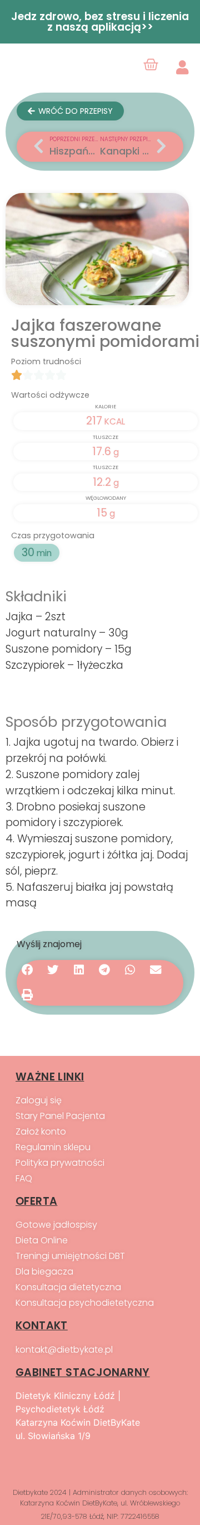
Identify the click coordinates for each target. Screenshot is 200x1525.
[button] (27, 970)
